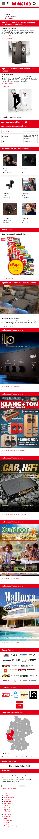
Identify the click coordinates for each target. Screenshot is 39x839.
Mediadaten (7, 816)
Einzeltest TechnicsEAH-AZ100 (25, 195)
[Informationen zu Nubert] (6, 676)
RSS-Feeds (7, 807)
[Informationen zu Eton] (32, 660)
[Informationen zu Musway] (31, 670)
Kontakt (6, 824)
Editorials (7, 811)
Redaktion (7, 799)
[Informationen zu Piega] (15, 676)
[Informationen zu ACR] (6, 656)
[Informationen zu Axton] (23, 655)
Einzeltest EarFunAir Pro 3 (25, 220)
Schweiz (8, 753)
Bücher (6, 796)
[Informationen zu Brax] (32, 655)
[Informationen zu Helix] (24, 666)
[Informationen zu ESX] (24, 661)
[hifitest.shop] (19, 708)
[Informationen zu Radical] (24, 676)
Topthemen (7, 809)
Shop (5, 794)
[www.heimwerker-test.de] (24, 698)
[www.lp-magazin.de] (33, 698)
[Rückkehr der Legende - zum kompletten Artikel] (19, 53)
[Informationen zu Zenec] (33, 681)
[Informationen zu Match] (13, 670)
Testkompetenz (9, 798)
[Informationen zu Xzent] (23, 681)
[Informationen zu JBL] (5, 671)
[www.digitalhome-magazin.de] (6, 698)
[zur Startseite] (21, 4)
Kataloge (6, 805)
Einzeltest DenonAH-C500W (6, 195)
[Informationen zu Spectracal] (33, 676)
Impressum (7, 814)
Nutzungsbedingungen (11, 826)
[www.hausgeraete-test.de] (15, 698)
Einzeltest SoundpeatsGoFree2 (7, 220)
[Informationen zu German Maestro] (6, 666)
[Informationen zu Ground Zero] (15, 666)
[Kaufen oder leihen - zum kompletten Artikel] (19, 101)
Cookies (6, 822)
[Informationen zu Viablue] (15, 682)
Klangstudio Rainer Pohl (19, 766)
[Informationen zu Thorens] (6, 681)
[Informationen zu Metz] (22, 670)
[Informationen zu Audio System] (14, 656)
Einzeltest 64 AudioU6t (25, 171)
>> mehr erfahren (7, 278)
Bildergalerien (8, 803)
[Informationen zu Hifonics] (33, 666)
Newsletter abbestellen (9, 788)
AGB (5, 818)
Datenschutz (8, 820)
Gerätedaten (8, 801)
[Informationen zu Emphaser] (16, 660)
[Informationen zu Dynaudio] (7, 660)
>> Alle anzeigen (7, 39)
